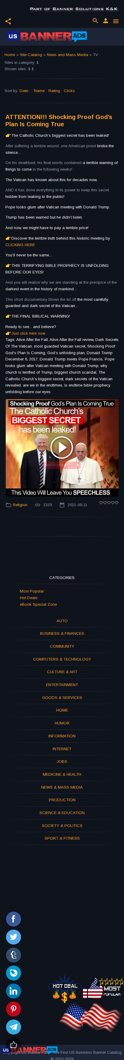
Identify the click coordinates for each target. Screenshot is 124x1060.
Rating (54, 90)
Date (24, 90)
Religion (20, 505)
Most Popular (32, 591)
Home (10, 54)
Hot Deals (29, 598)
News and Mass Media (67, 54)
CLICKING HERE (20, 245)
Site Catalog (31, 54)
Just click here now (28, 333)
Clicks (69, 90)
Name (39, 90)
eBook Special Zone (38, 604)
